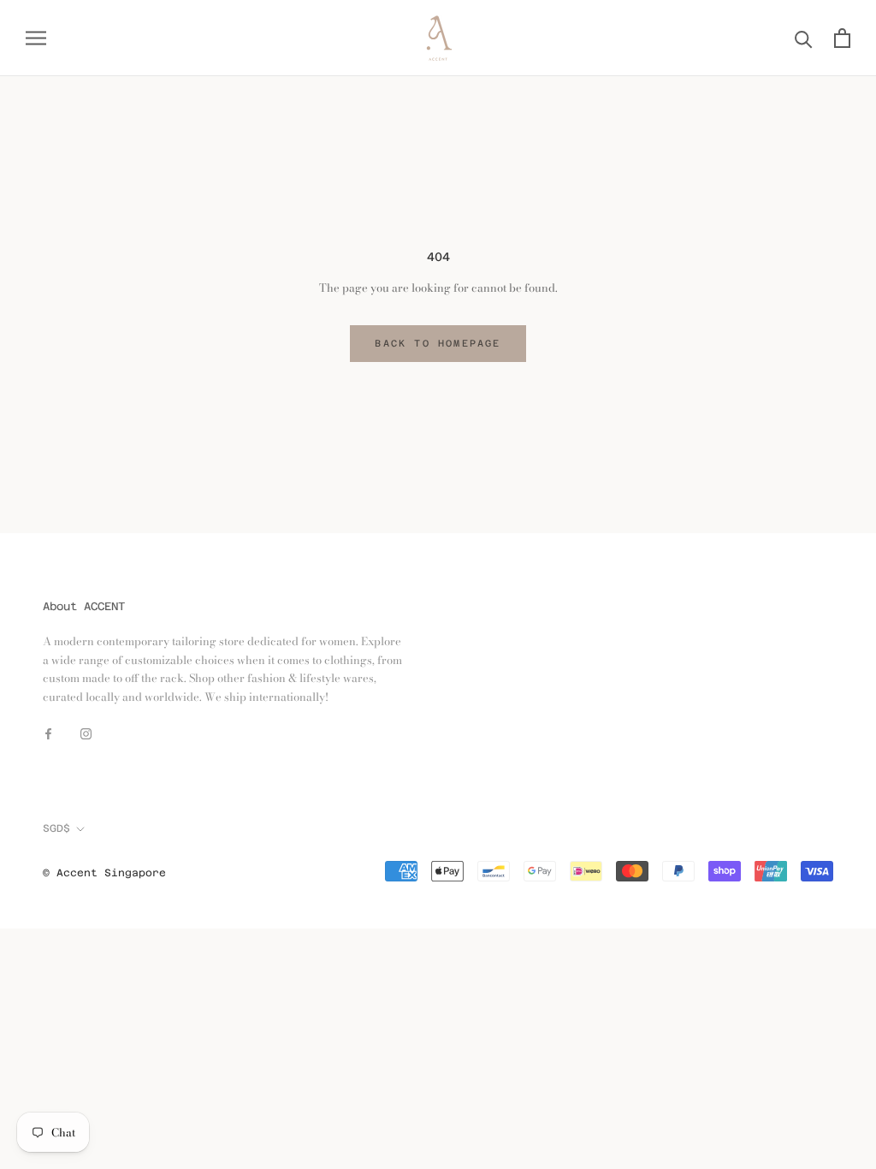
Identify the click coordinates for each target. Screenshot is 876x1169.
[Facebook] (48, 732)
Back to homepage (437, 343)
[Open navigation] (36, 38)
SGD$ (56, 828)
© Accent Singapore (104, 873)
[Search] (804, 38)
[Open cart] (842, 38)
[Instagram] (86, 732)
